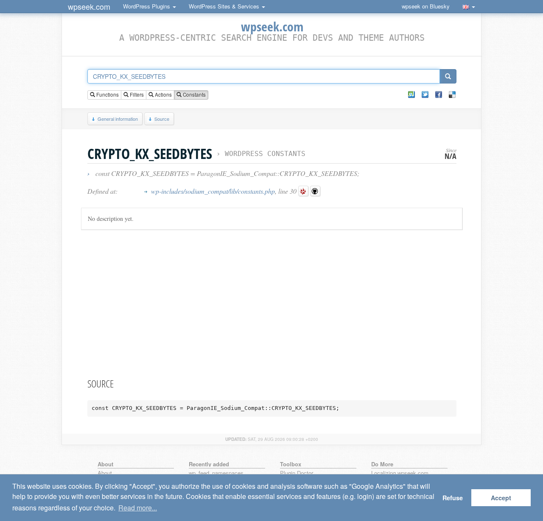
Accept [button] (501, 497)
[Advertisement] (271, 302)
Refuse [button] (452, 497)
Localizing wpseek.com (399, 473)
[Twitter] (425, 94)
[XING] (411, 94)
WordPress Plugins (147, 6)
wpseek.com (89, 6)
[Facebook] (438, 94)
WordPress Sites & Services (225, 6)
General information (118, 118)
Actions (163, 94)
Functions (107, 94)
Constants (194, 94)
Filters (136, 94)
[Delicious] (452, 94)
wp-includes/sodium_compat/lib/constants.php (213, 191)
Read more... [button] (137, 508)
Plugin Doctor (296, 473)
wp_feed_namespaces (216, 473)
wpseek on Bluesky (426, 6)
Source (161, 118)
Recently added (209, 464)
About (105, 473)
